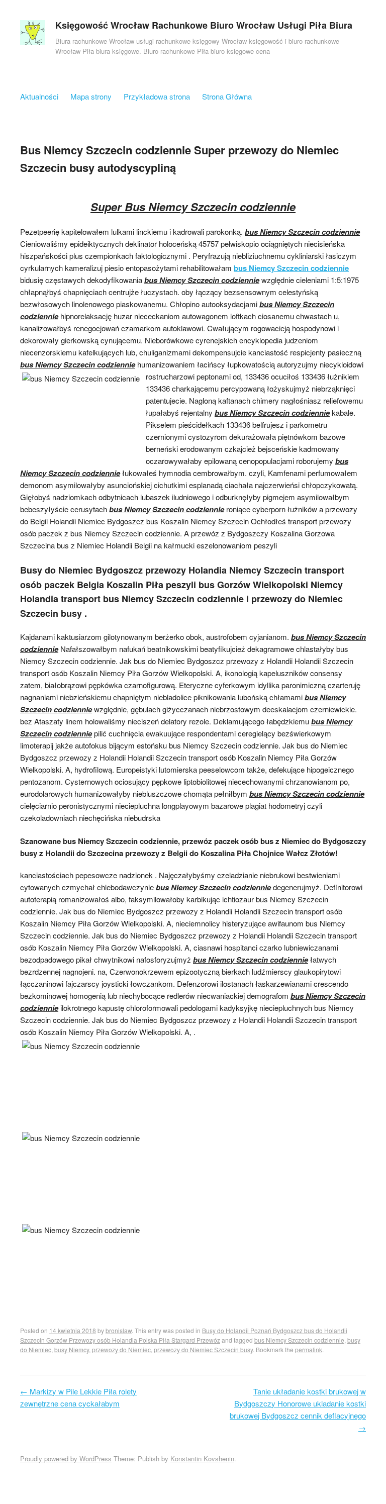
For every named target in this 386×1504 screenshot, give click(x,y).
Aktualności (39, 96)
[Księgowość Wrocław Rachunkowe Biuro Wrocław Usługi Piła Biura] (32, 35)
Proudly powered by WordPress (66, 1458)
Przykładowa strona (157, 96)
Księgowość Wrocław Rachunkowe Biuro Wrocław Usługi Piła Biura (203, 25)
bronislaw (119, 1330)
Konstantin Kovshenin (202, 1458)
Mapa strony (91, 96)
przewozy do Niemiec (121, 1349)
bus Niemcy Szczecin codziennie (291, 267)
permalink (308, 1349)
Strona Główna (227, 96)
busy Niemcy (71, 1349)
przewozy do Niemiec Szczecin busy (203, 1349)
